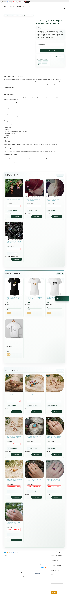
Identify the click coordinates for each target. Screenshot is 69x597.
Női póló (15, 15)
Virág (39, 64)
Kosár (28, 6)
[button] (7, 6)
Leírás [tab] (5, 71)
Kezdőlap (6, 15)
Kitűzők (21, 574)
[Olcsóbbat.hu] (38, 574)
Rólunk (19, 6)
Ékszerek (21, 560)
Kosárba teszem (16, 216)
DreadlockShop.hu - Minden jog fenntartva (11, 595)
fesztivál (46, 59)
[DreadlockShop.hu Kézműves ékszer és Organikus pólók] (62, 6)
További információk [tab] (12, 71)
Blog (24, 6)
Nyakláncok (22, 570)
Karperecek (22, 572)
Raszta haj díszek (23, 576)
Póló (10, 15)
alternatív (41, 59)
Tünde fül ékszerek (23, 578)
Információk (37, 560)
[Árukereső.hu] (42, 568)
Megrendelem (52, 50)
